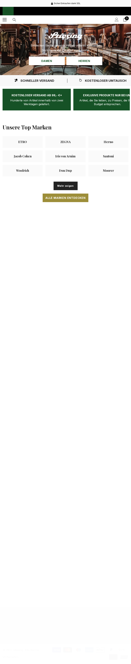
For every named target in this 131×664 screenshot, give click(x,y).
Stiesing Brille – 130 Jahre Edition (23, 414)
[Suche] (14, 20)
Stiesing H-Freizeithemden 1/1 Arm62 (22, 315)
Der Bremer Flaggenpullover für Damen (23, 523)
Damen (46, 60)
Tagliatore (66, 532)
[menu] (5, 20)
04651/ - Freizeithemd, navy (65, 314)
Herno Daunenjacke (108, 536)
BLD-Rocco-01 (109, 311)
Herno (109, 531)
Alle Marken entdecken (65, 198)
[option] (65, 3)
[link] (34, 80)
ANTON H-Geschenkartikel (109, 422)
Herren (84, 60)
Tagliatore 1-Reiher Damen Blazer (66, 538)
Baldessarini (109, 306)
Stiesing (22, 308)
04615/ (66, 309)
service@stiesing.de (21, 635)
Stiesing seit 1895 (23, 516)
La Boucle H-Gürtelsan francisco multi (66, 414)
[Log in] (117, 20)
